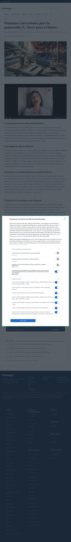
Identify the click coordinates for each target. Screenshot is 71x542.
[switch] (57, 253)
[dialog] (35, 271)
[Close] (65, 219)
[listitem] (35, 249)
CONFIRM (23, 320)
